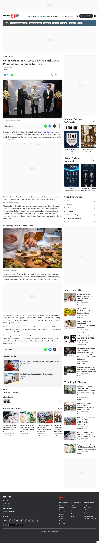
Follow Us (5, 520)
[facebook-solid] (50, 126)
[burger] (95, 16)
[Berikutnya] (63, 419)
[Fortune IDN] (11, 16)
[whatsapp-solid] (45, 126)
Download (5, 525)
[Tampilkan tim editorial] (61, 401)
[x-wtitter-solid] (54, 126)
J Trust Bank (46, 132)
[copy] (59, 126)
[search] (77, 16)
